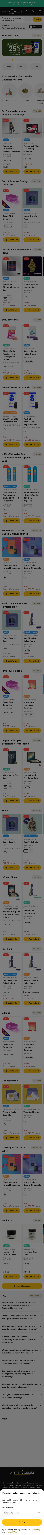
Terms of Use (11, 1532)
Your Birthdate (7, 1507)
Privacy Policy (34, 1529)
